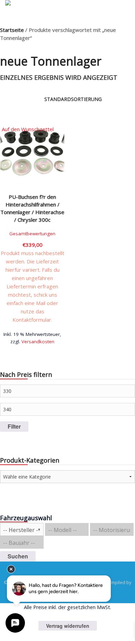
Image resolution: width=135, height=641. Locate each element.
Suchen (18, 556)
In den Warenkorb (32, 339)
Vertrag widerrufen (67, 625)
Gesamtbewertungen (32, 233)
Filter (14, 426)
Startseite (12, 29)
